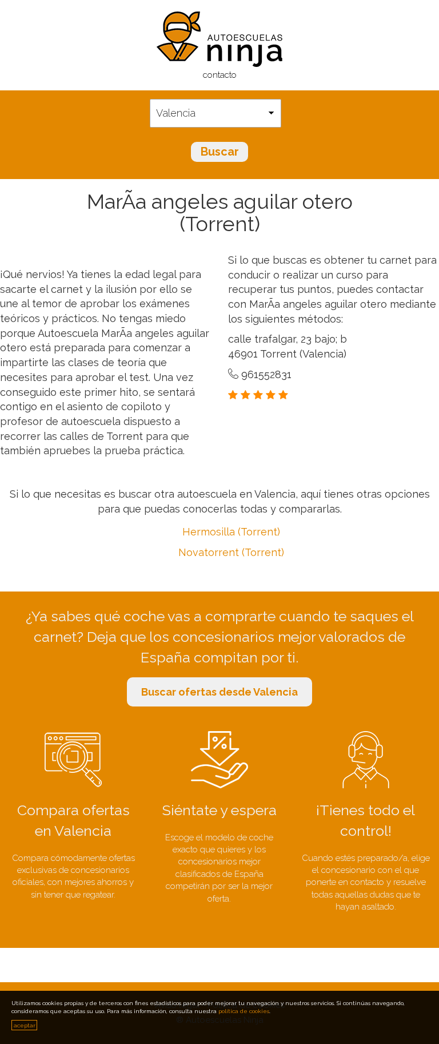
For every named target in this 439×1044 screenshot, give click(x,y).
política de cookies (243, 1011)
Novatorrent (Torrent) (231, 552)
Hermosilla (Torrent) (231, 532)
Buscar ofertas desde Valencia (219, 692)
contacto (220, 75)
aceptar (24, 1025)
